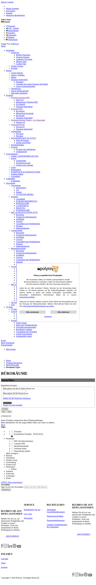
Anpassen (48, 317)
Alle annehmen (32, 312)
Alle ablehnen (63, 312)
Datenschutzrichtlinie (27, 297)
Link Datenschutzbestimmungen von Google (38, 306)
